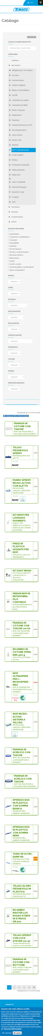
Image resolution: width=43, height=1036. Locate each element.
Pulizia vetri (16, 175)
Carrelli (14, 95)
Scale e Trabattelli (18, 182)
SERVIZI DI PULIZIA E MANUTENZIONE (22, 267)
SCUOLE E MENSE (15, 264)
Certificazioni (15, 335)
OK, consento (7, 1033)
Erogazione (13, 323)
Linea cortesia (17, 135)
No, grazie (17, 1033)
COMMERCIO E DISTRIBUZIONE (20, 237)
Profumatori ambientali (20, 165)
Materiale (13, 347)
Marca (11, 276)
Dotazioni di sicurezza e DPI (22, 125)
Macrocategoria (16, 229)
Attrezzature (15, 65)
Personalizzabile (16, 383)
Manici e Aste (17, 140)
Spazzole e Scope (18, 192)
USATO (13, 222)
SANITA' (12, 261)
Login (31, 2)
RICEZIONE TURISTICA (16, 255)
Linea (10, 287)
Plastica (15, 160)
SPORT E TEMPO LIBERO (17, 270)
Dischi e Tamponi (18, 110)
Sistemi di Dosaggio (19, 187)
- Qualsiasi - (15, 60)
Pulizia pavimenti (18, 170)
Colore (11, 359)
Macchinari (15, 207)
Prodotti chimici (17, 217)
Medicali (15, 145)
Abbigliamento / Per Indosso (22, 70)
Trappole (15, 197)
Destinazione (14, 311)
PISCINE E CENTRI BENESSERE (19, 252)
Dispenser (15, 120)
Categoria (13, 54)
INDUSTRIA (13, 246)
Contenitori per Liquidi (20, 100)
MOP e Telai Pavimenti (20, 150)
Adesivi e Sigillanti (18, 85)
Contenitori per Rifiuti (20, 105)
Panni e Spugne (17, 155)
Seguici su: (9, 1004)
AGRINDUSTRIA (14, 234)
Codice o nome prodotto (19, 42)
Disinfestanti (16, 115)
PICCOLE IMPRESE (16, 249)
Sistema (12, 299)
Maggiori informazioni (12, 1029)
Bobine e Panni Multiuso (20, 90)
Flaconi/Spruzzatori (19, 130)
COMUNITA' (13, 240)
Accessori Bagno (18, 80)
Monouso (14, 212)
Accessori (15, 75)
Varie (14, 202)
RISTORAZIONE (14, 258)
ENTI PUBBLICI (14, 243)
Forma (11, 371)
